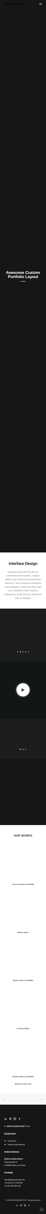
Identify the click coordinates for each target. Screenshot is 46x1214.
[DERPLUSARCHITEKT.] (15, 4)
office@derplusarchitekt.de (14, 1180)
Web (23, 281)
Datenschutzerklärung (16, 1145)
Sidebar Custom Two (23, 1084)
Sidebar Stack (23, 932)
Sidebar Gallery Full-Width (23, 1077)
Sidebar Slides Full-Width (23, 980)
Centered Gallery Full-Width (23, 884)
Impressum (12, 1141)
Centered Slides (23, 1028)
